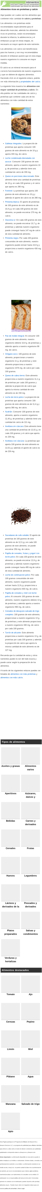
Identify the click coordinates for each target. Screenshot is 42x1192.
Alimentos (32, 2)
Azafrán (8, 412)
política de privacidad (11, 1188)
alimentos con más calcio (11, 677)
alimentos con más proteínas (23, 674)
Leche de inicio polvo (14, 397)
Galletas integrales (13, 143)
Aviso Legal (21, 1188)
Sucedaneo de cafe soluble (17, 535)
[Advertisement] (21, 276)
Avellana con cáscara (14, 441)
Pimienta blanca (12, 202)
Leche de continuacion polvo (17, 575)
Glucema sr (10, 220)
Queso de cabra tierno (14, 375)
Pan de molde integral (14, 336)
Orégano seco (11, 354)
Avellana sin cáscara (14, 426)
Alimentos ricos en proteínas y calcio (19, 9)
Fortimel (8, 191)
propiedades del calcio (30, 81)
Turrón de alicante (13, 633)
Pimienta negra (11, 238)
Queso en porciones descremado (19, 176)
